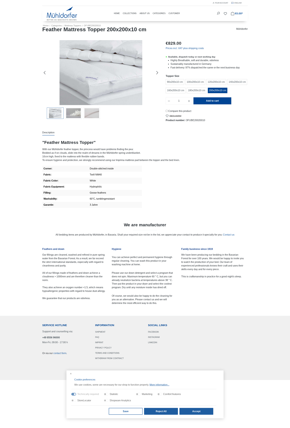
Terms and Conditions (107, 353)
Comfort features (172, 394)
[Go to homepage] (62, 13)
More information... (159, 384)
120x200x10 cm (216, 82)
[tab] (48, 132)
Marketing (147, 394)
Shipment (100, 332)
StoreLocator (84, 400)
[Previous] (44, 73)
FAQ (97, 337)
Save (126, 411)
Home (46, 25)
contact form (59, 353)
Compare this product (179, 111)
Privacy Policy (103, 348)
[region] (101, 79)
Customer (174, 13)
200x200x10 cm (217, 90)
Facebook (153, 332)
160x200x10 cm (175, 90)
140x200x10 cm (237, 82)
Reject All (161, 411)
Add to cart (212, 100)
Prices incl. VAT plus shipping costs (185, 48)
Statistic (114, 394)
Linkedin (152, 342)
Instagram (154, 337)
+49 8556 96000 (51, 337)
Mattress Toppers (72, 25)
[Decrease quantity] (169, 100)
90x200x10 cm (175, 82)
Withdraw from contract (109, 358)
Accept (196, 411)
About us (145, 13)
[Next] (157, 73)
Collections (130, 13)
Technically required (88, 394)
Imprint (99, 342)
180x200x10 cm (196, 90)
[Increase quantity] (189, 100)
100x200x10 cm (195, 82)
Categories (159, 13)
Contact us (228, 234)
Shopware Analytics (120, 400)
